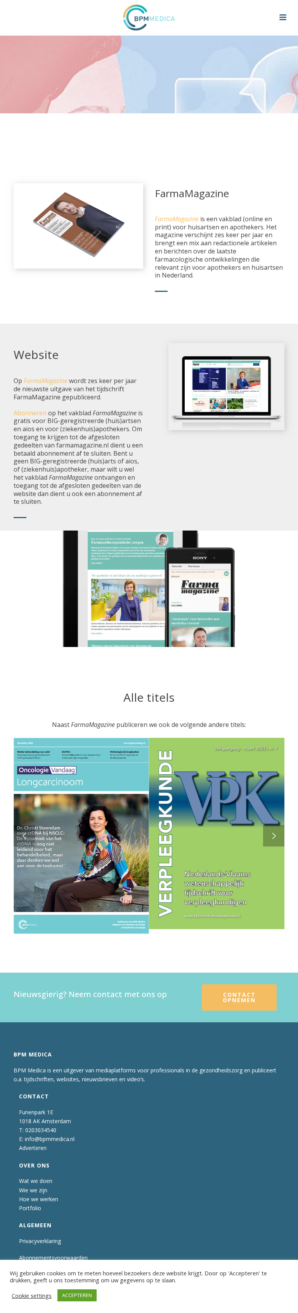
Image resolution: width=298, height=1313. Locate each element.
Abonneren (30, 413)
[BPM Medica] (149, 17)
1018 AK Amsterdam (45, 1121)
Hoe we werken (38, 1199)
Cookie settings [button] (32, 1295)
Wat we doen (35, 1181)
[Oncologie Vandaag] (93, 786)
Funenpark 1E (36, 1112)
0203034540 (40, 1130)
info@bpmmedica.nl (49, 1139)
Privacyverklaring (40, 1241)
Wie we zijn (33, 1190)
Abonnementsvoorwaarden (53, 1257)
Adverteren (33, 1148)
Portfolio (30, 1208)
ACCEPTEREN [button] (77, 1295)
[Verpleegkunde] (229, 785)
